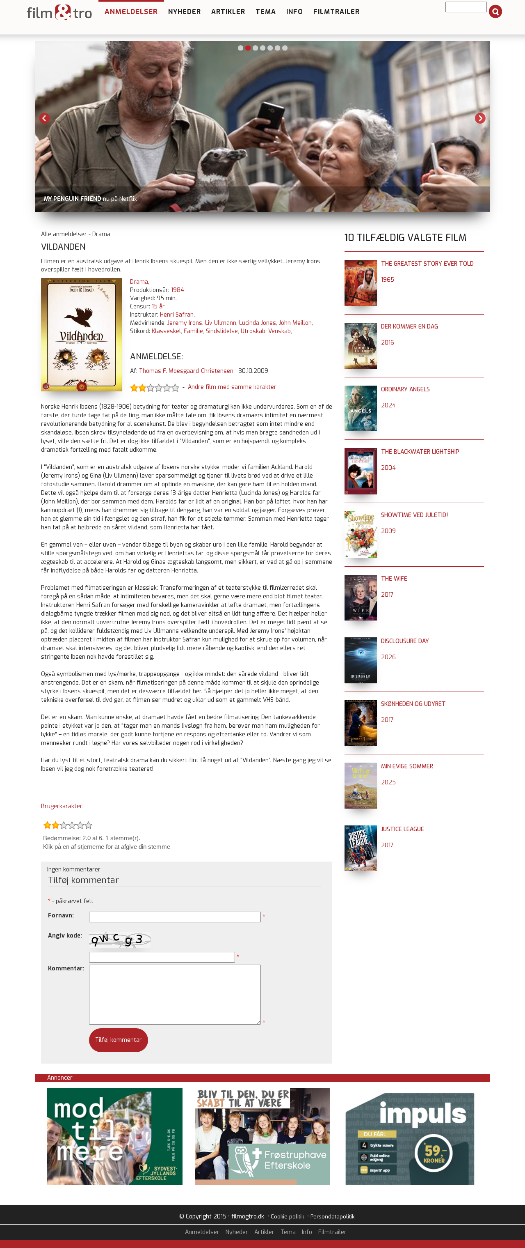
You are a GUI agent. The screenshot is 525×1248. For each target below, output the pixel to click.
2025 (388, 782)
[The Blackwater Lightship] (361, 452)
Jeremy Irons (184, 323)
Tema (266, 11)
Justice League (402, 829)
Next (480, 118)
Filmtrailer (336, 11)
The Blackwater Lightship (420, 452)
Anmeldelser (131, 11)
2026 (388, 657)
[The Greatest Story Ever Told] (361, 264)
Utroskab (253, 331)
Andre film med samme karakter (232, 387)
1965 (387, 280)
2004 (388, 468)
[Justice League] (361, 829)
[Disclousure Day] (361, 641)
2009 (388, 531)
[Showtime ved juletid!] (361, 515)
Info (294, 11)
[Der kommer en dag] (361, 327)
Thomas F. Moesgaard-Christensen (186, 371)
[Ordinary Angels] (361, 389)
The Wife (394, 579)
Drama (139, 282)
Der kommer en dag (409, 327)
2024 (388, 405)
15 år (158, 306)
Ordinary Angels (405, 389)
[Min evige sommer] (361, 766)
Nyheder (184, 11)
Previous (44, 118)
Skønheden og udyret (413, 704)
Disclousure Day (405, 641)
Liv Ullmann (220, 323)
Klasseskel (166, 331)
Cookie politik (287, 1216)
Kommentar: (66, 968)
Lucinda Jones (257, 323)
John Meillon (295, 323)
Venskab (279, 331)
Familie (193, 331)
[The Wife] (361, 579)
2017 (387, 595)
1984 (177, 290)
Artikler (228, 11)
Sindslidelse (222, 331)
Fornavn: (61, 915)
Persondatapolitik (332, 1216)
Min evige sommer (407, 766)
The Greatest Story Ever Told (427, 264)
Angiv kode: (65, 936)
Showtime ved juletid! (414, 515)
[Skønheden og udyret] (361, 704)
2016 (387, 343)
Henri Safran (177, 315)
